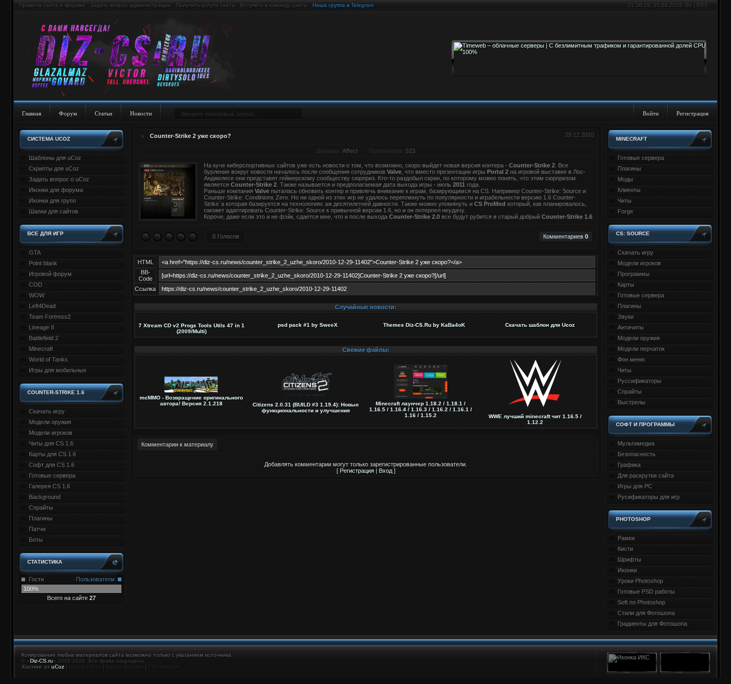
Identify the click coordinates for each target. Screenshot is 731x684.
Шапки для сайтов (53, 211)
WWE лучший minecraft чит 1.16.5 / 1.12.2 (535, 419)
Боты (36, 539)
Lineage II (41, 327)
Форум (68, 113)
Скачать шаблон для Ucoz (540, 325)
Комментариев (565, 236)
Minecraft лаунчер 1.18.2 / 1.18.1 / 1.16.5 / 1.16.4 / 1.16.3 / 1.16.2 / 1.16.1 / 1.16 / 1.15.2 (420, 409)
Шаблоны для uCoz (55, 158)
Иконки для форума (56, 190)
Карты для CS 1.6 (52, 454)
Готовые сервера (52, 475)
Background (44, 497)
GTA (35, 252)
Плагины (40, 518)
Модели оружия (50, 422)
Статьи (103, 113)
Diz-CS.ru (41, 661)
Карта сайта (85, 667)
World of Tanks (48, 359)
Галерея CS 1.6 (49, 486)
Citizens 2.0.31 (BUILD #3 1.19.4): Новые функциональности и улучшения (306, 407)
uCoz (57, 667)
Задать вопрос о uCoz (59, 179)
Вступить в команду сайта (273, 5)
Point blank (43, 263)
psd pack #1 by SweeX (308, 325)
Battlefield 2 (43, 338)
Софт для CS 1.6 (51, 465)
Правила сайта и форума (52, 5)
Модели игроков (50, 432)
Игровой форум (50, 274)
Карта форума (124, 667)
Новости (141, 113)
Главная (31, 113)
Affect (349, 151)
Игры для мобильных (58, 370)
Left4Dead (42, 306)
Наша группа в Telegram (343, 5)
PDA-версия (163, 667)
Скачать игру (47, 411)
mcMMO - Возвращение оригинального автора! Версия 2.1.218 (191, 400)
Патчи (37, 529)
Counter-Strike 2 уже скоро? (190, 136)
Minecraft (41, 348)
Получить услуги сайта (205, 5)
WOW (36, 295)
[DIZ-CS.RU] (135, 58)
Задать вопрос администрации (130, 5)
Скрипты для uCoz (54, 168)
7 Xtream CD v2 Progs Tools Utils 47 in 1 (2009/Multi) (192, 328)
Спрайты (41, 507)
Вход (385, 470)
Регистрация (692, 113)
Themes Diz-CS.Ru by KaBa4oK (424, 325)
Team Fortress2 (50, 316)
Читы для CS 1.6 (51, 443)
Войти (651, 113)
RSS (702, 5)
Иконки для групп (52, 200)
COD (35, 284)
